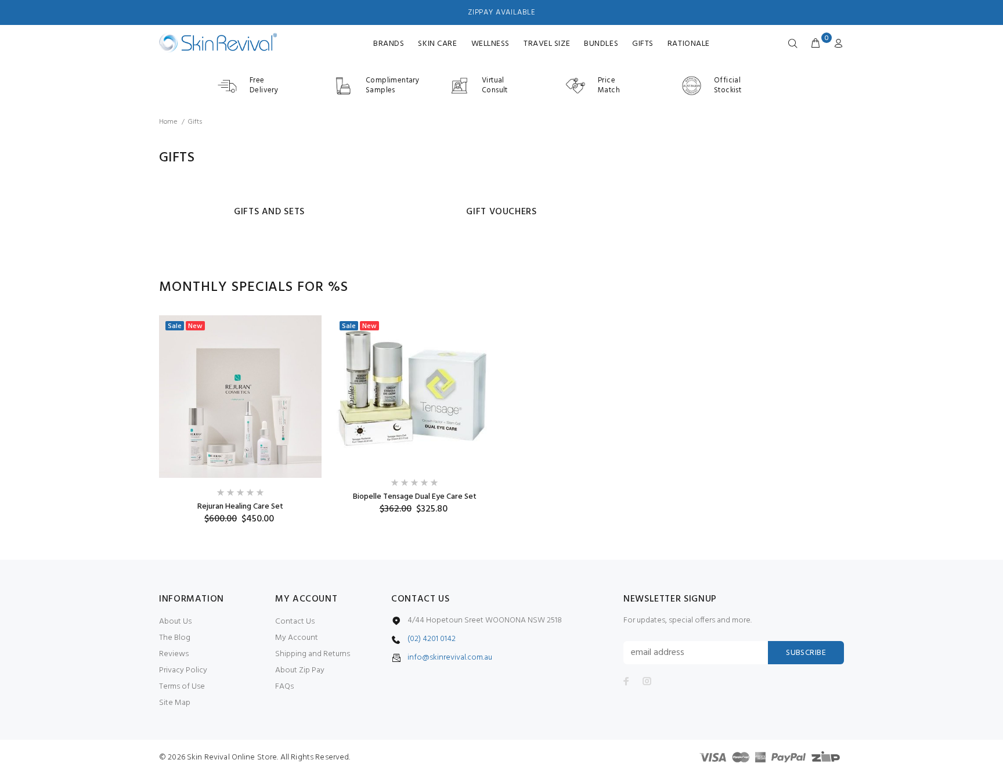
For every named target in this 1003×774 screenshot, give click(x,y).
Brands (388, 44)
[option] (240, 420)
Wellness (490, 44)
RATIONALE (689, 44)
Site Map (174, 703)
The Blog (174, 638)
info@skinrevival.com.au (449, 657)
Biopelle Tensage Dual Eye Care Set (415, 496)
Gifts (643, 44)
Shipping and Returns (312, 654)
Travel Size (547, 44)
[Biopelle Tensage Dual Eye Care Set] (414, 391)
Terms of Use (182, 686)
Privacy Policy (183, 670)
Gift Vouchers (501, 211)
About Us (175, 621)
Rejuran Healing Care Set (240, 506)
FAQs (284, 686)
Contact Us (295, 621)
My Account (296, 638)
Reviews (174, 654)
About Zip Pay (299, 670)
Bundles (601, 44)
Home (168, 122)
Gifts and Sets (269, 211)
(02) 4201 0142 (431, 639)
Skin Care (437, 44)
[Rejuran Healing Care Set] (240, 396)
